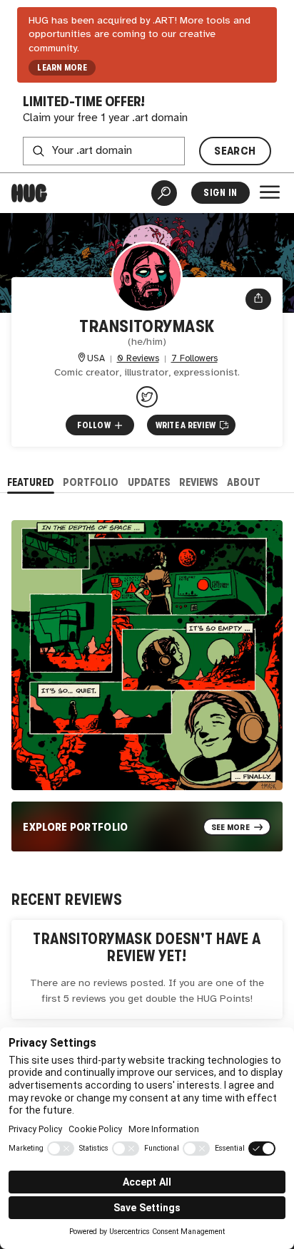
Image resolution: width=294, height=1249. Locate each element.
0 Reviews (138, 358)
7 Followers (194, 358)
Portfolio (90, 482)
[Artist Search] (164, 193)
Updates (149, 482)
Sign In (220, 192)
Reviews (198, 482)
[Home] (29, 193)
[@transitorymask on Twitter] (147, 397)
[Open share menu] (258, 299)
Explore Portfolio (75, 827)
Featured (30, 482)
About (243, 482)
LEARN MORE (61, 68)
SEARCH (234, 150)
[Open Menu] (270, 192)
